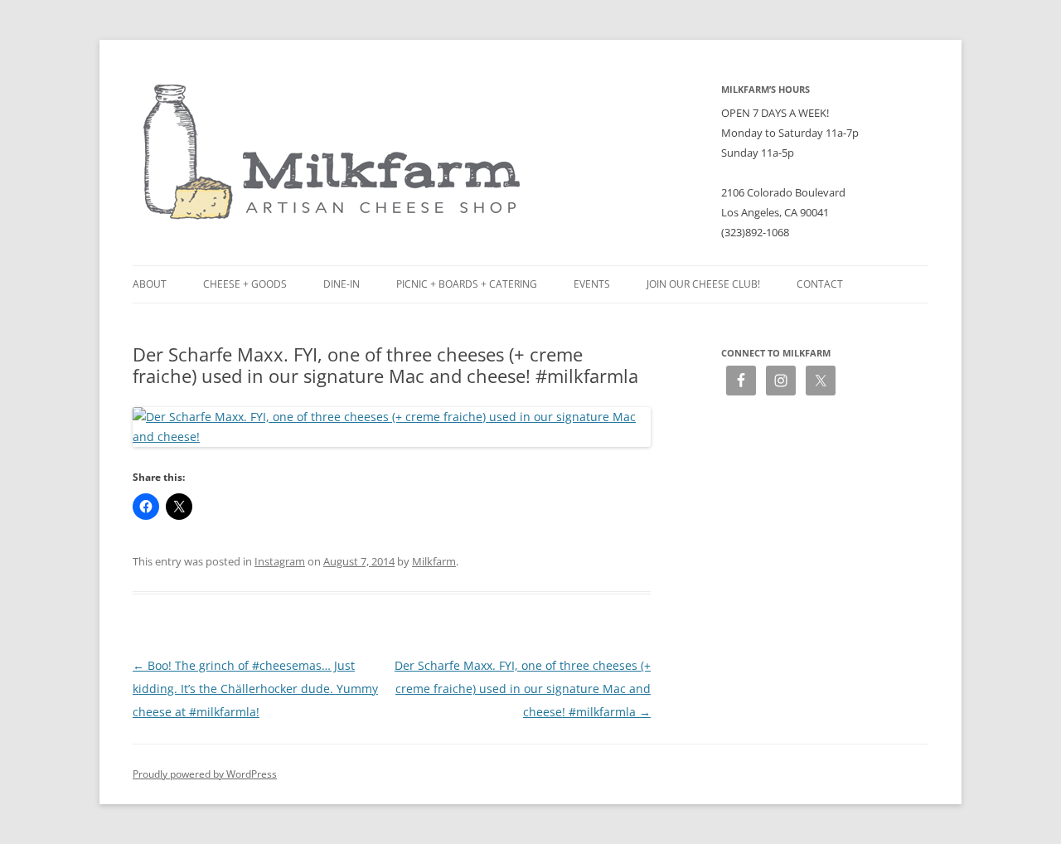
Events (592, 284)
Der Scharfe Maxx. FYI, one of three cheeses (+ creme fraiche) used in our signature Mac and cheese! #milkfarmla (523, 688)
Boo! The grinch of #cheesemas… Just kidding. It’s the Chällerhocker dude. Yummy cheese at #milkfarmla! (255, 688)
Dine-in (341, 284)
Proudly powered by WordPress (205, 774)
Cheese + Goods (245, 284)
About (150, 284)
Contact (820, 284)
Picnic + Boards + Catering (466, 284)
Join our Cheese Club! (703, 284)
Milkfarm (434, 561)
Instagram (279, 561)
